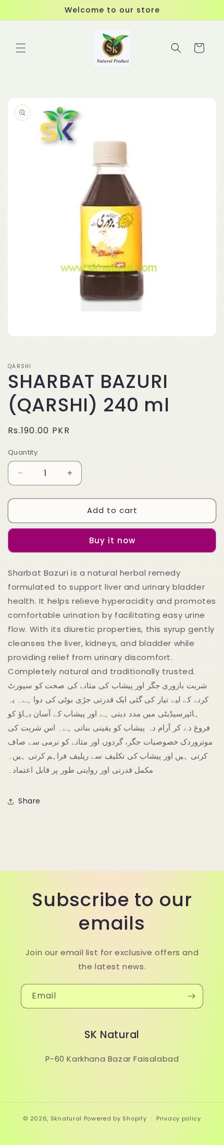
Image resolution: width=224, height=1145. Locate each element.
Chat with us (201, 1122)
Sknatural (66, 1118)
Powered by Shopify (115, 1118)
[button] (20, 47)
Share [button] (29, 801)
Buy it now (112, 540)
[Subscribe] (191, 996)
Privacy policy (178, 1118)
